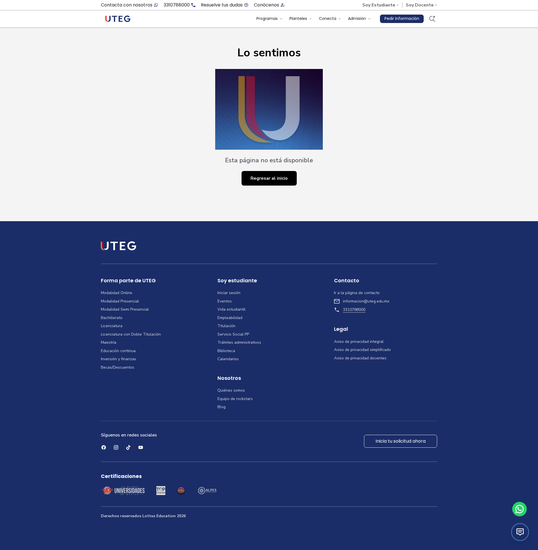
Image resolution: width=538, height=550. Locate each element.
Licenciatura (111, 326)
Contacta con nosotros (126, 5)
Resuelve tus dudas (222, 5)
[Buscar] (432, 19)
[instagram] (116, 447)
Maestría (108, 342)
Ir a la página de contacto (357, 292)
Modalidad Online (116, 292)
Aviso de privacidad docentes (360, 358)
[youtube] (140, 447)
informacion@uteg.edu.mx (366, 301)
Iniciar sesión (228, 292)
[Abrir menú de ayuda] (520, 532)
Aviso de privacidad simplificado (362, 349)
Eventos (224, 301)
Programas (267, 18)
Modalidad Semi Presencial (125, 309)
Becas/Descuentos (117, 367)
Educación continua (118, 350)
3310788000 (177, 5)
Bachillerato (111, 317)
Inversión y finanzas (118, 359)
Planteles (298, 18)
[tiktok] (128, 447)
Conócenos (266, 5)
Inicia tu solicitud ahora (400, 441)
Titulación (226, 326)
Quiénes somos (231, 390)
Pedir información (401, 18)
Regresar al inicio (269, 178)
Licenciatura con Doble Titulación (131, 334)
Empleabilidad (229, 317)
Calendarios (228, 359)
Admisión (357, 18)
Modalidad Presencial (120, 301)
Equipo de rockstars (235, 398)
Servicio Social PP (233, 334)
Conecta (327, 18)
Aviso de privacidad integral (359, 341)
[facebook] (103, 447)
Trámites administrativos (239, 342)
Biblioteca (226, 350)
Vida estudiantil (231, 309)
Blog (221, 407)
